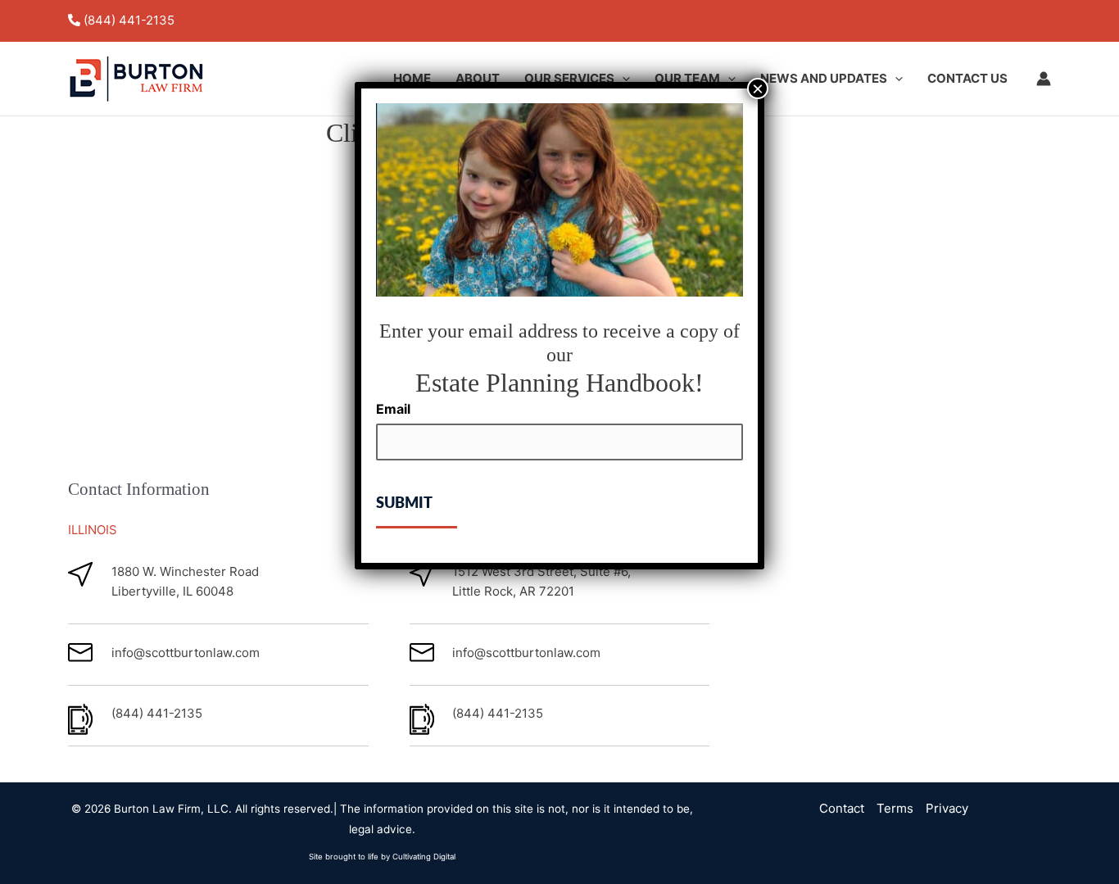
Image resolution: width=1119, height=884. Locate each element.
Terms (895, 808)
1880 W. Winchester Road (185, 571)
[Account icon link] (1043, 78)
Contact (841, 808)
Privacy (947, 808)
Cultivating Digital (423, 856)
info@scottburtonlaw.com (185, 652)
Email (393, 409)
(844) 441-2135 (129, 20)
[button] (622, 78)
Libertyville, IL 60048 (172, 591)
